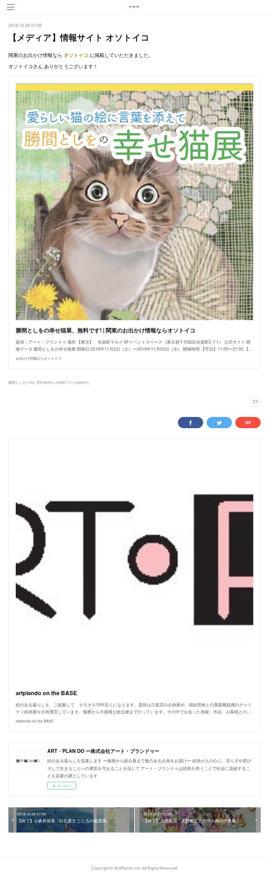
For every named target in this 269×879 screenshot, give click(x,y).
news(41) (82, 382)
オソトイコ (76, 54)
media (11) (64, 382)
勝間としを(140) (21, 382)
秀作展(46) (44, 382)
